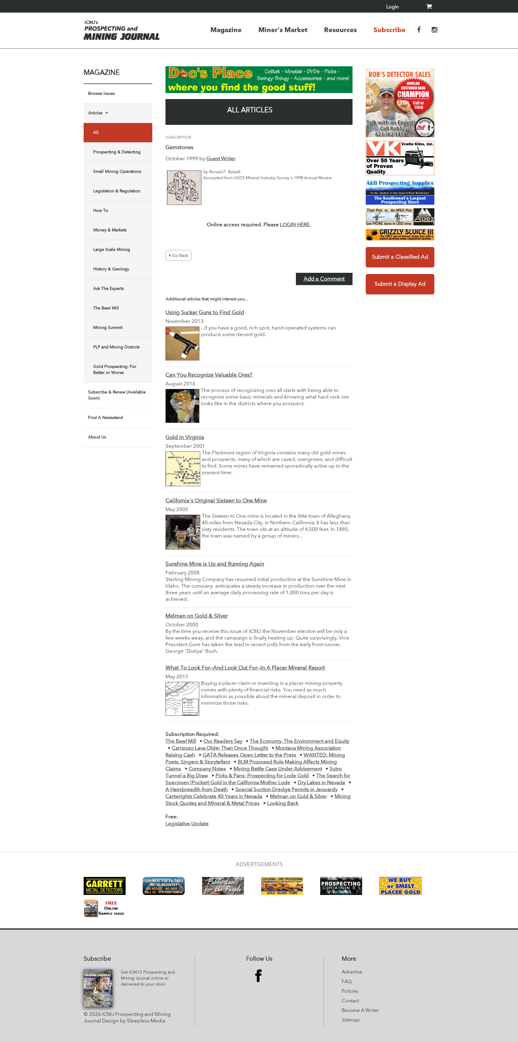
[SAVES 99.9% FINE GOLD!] (400, 234)
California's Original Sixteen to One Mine (216, 501)
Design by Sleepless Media (133, 1021)
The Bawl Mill (106, 308)
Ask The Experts (108, 289)
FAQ (347, 982)
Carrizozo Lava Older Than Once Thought (220, 748)
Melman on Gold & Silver (196, 616)
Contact (350, 1001)
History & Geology (111, 269)
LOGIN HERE (295, 224)
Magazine (226, 30)
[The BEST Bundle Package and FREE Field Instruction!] (400, 102)
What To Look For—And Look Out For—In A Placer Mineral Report (245, 668)
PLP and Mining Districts (116, 347)
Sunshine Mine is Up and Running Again (214, 564)
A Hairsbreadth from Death (196, 789)
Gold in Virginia (184, 437)
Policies (350, 991)
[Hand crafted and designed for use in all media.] (400, 158)
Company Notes (207, 769)
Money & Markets (110, 230)
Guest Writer (221, 158)
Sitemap (351, 1020)
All (96, 133)
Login (392, 7)
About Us (97, 437)
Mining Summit (107, 328)
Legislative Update (187, 824)
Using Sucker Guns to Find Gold (204, 312)
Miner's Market (282, 30)
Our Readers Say (223, 741)
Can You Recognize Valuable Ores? (208, 375)
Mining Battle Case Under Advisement (278, 769)
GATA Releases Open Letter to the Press (249, 755)
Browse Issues (101, 94)
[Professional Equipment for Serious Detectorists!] (259, 79)
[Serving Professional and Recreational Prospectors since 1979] (400, 192)
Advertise (352, 972)
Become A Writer (360, 1010)
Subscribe (390, 30)
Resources (340, 30)
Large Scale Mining (111, 250)
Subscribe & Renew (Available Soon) (117, 395)
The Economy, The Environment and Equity (299, 741)
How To (100, 211)
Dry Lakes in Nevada (321, 782)
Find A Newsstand (105, 418)
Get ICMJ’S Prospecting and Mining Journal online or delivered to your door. (148, 978)
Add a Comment (324, 279)
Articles (95, 113)
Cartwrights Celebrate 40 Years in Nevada (213, 796)
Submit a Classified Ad (400, 257)
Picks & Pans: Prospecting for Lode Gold (262, 775)
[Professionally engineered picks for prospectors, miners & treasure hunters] (400, 216)
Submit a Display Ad (400, 284)
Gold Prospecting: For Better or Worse (114, 370)
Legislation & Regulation (116, 191)
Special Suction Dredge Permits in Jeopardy (286, 789)
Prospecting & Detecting (117, 152)
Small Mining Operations (117, 172)
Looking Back (283, 803)
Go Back (180, 256)
